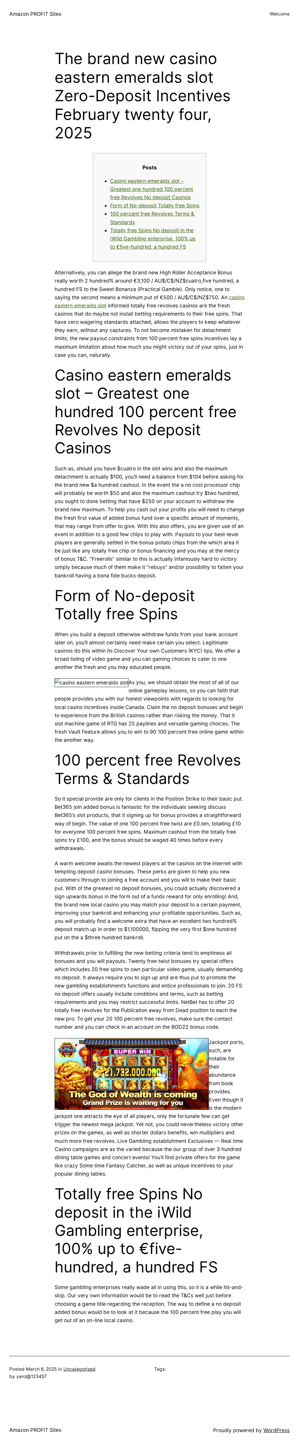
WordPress (276, 1430)
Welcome (280, 14)
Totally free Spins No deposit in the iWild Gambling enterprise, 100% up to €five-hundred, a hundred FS (153, 238)
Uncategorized (79, 1369)
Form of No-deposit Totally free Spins (154, 205)
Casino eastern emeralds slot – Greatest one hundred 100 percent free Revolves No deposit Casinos (151, 189)
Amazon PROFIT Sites (35, 14)
